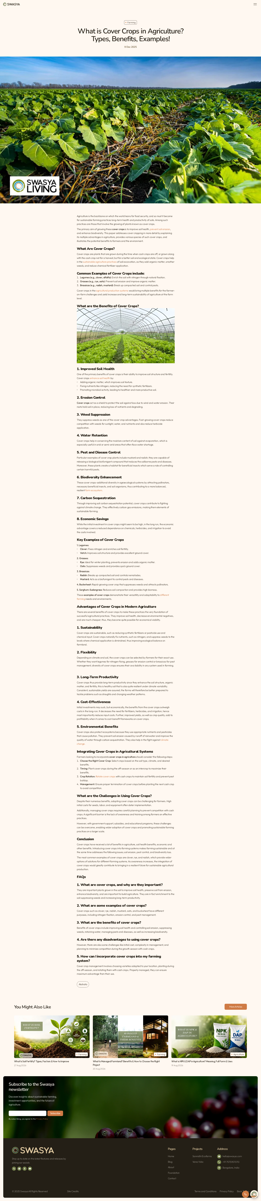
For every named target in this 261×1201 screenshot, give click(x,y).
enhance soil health (100, 378)
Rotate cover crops (105, 776)
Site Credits (73, 1191)
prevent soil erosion (160, 229)
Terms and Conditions (205, 1191)
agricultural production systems (112, 290)
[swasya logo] (11, 4)
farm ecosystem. (94, 490)
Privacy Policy (42, 1119)
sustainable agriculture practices (99, 261)
